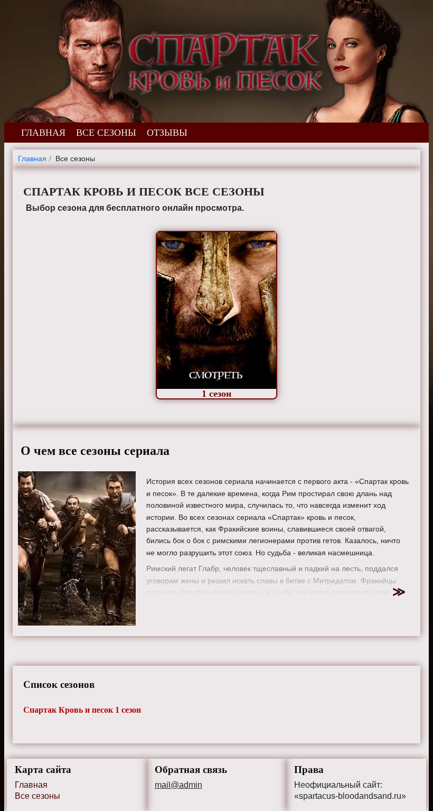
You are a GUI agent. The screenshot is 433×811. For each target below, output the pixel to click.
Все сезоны (37, 795)
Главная (31, 784)
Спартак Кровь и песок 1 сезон (82, 709)
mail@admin (178, 785)
